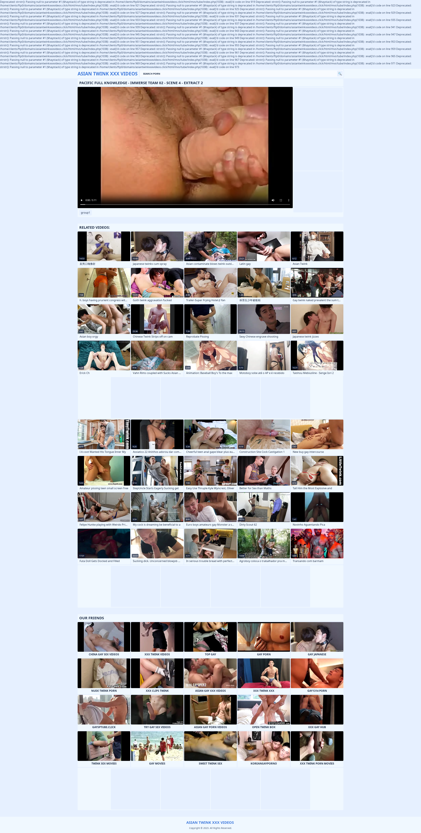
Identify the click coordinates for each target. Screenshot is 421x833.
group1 (85, 212)
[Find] (340, 73)
